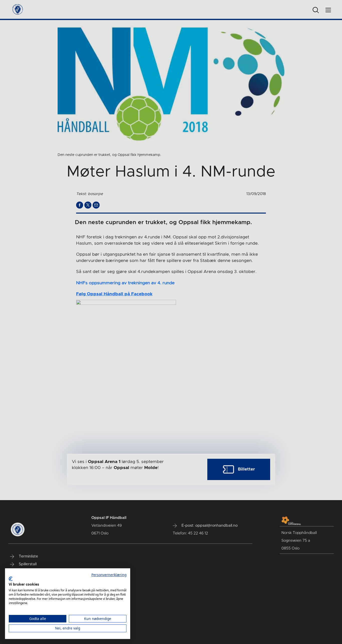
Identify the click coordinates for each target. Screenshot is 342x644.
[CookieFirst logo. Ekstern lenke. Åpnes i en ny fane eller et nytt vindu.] (11, 579)
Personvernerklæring (108, 574)
